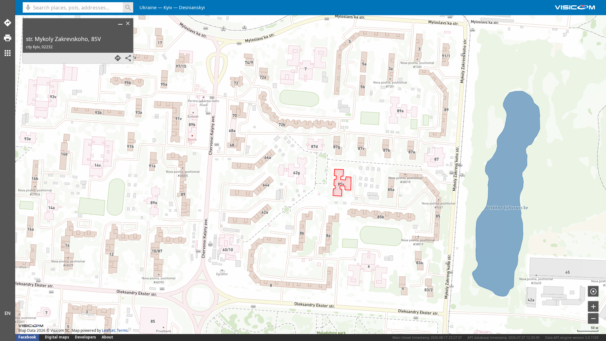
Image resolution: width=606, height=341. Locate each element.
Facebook (27, 337)
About (107, 337)
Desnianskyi (192, 7)
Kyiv (167, 7)
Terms (122, 330)
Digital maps (57, 337)
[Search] (128, 7)
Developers (85, 337)
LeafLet (108, 330)
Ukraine (148, 7)
